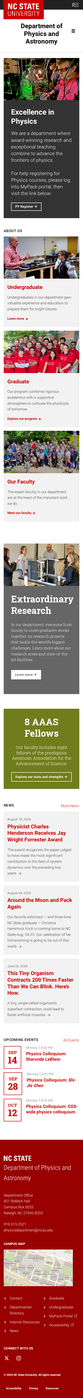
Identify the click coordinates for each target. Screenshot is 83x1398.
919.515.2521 (15, 1224)
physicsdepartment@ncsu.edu (28, 1230)
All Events (71, 1040)
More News (70, 806)
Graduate (56, 1298)
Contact (16, 1298)
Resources (52, 1388)
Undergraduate (61, 1307)
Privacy (33, 1388)
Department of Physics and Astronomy (41, 33)
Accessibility (13, 1388)
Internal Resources (25, 1322)
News (14, 1331)
